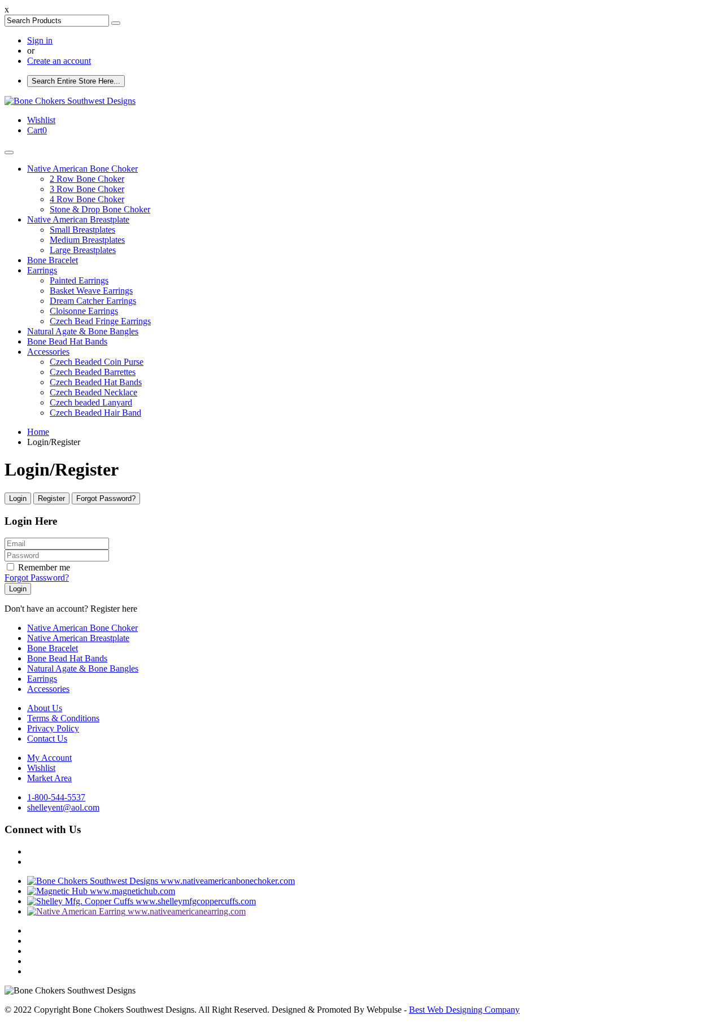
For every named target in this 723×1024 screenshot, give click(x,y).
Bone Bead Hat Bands (67, 341)
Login (18, 498)
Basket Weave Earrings (91, 290)
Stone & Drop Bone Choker (100, 209)
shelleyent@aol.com (63, 807)
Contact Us (47, 738)
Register (51, 498)
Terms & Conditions (63, 718)
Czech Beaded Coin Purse (96, 362)
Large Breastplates (83, 250)
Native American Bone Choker (82, 168)
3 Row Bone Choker (87, 189)
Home (38, 432)
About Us (44, 708)
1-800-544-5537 (56, 797)
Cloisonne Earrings (84, 311)
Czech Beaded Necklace (93, 392)
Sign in (40, 40)
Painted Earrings (79, 280)
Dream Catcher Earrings (93, 301)
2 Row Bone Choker (87, 179)
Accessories (48, 351)
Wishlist (41, 768)
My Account (49, 757)
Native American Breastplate (78, 219)
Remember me (44, 567)
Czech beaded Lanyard (91, 402)
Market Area (49, 778)
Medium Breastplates (87, 240)
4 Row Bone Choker (87, 199)
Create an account (59, 61)
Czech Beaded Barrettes (93, 372)
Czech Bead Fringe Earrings (100, 321)
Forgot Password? (106, 498)
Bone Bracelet (52, 260)
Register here (112, 608)
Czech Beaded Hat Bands (96, 382)
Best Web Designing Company (464, 1009)
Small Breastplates (82, 229)
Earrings (42, 270)
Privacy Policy (53, 728)
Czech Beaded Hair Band (95, 412)
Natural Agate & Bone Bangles (82, 331)
